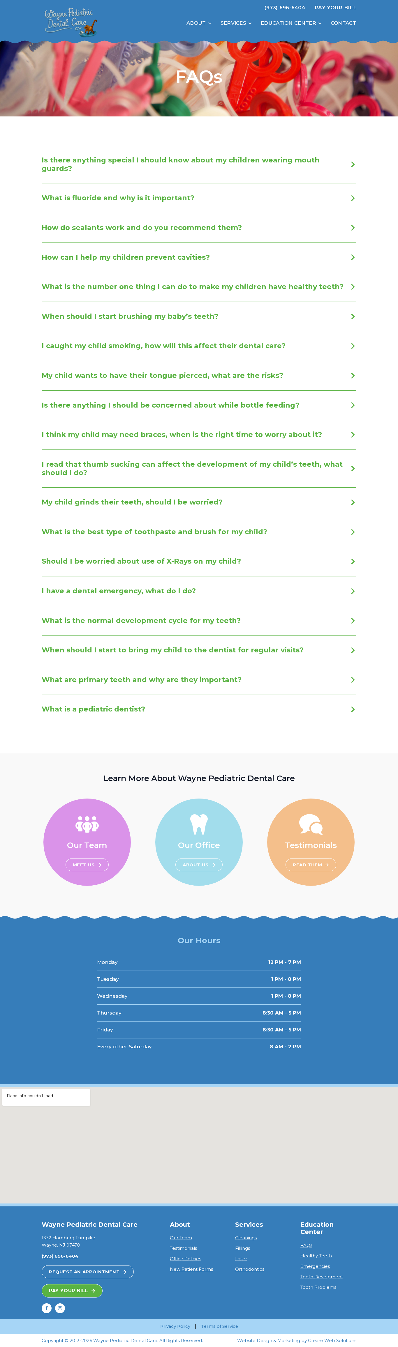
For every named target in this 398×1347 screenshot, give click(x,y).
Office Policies (185, 1258)
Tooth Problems (318, 1287)
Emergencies (315, 1266)
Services (233, 23)
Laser (241, 1258)
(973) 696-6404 (285, 7)
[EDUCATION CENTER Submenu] (321, 23)
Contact (343, 23)
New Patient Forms (191, 1269)
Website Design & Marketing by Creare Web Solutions (296, 1340)
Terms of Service (219, 1326)
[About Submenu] (211, 23)
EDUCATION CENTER (288, 23)
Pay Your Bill (335, 7)
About (196, 23)
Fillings (242, 1248)
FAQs (306, 1245)
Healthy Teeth (316, 1256)
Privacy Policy (175, 1326)
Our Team (181, 1237)
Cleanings (246, 1237)
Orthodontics (249, 1269)
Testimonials (183, 1248)
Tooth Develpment (321, 1276)
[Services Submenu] (251, 23)
